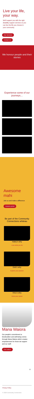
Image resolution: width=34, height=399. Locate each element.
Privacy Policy (6, 388)
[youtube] (7, 382)
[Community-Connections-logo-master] (10, 2)
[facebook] (3, 382)
